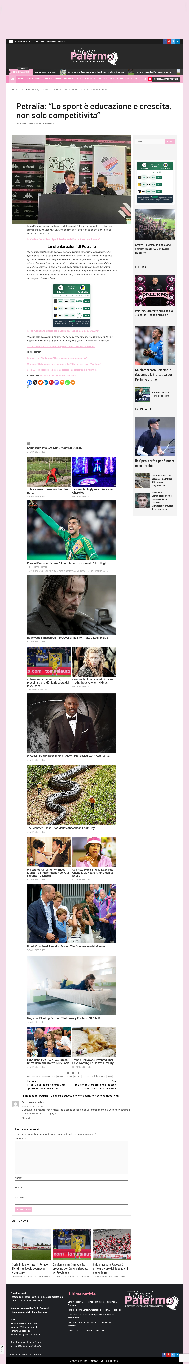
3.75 (66, 301)
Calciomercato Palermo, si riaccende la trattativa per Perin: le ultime (153, 374)
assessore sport (48, 1076)
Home (20, 78)
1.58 (60, 301)
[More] (72, 382)
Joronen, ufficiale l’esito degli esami (160, 394)
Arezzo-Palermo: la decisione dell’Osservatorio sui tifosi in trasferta (153, 249)
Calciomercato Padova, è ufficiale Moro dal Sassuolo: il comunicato (111, 1268)
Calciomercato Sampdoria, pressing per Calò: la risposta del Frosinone (70, 1268)
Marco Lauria (35, 1345)
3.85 (66, 316)
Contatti (61, 41)
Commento (21, 1138)
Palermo (77, 1076)
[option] (155, 234)
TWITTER (71, 375)
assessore (36, 1076)
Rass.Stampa (132, 78)
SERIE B (48, 78)
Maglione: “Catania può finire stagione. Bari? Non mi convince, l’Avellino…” (64, 364)
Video (120, 78)
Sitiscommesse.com (154, 197)
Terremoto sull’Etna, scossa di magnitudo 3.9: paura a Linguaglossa (162, 480)
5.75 (72, 301)
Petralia (86, 1076)
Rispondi (26, 1118)
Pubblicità (51, 41)
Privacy (1, 1350)
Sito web (19, 1197)
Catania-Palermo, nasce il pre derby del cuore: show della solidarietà (61, 346)
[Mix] (62, 382)
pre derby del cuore (98, 1076)
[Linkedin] (45, 382)
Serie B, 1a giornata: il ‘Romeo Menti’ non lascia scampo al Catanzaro (30, 1268)
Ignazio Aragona (35, 1342)
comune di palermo (64, 1076)
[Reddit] (40, 382)
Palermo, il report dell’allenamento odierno (100, 72)
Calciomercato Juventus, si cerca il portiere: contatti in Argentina (42, 72)
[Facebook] (29, 382)
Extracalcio (105, 78)
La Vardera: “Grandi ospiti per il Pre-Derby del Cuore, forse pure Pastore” (63, 239)
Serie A (58, 78)
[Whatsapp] (67, 382)
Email (18, 1187)
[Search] (145, 79)
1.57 (60, 316)
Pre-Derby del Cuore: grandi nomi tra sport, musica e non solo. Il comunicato (95, 1085)
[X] (35, 382)
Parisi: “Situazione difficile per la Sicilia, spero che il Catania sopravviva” (63, 331)
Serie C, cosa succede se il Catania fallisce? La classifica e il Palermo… (62, 370)
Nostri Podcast (85, 78)
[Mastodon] (56, 382)
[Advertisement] (94, 19)
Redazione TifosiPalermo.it (28, 124)
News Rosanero (34, 78)
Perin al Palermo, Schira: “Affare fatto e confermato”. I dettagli (94, 1310)
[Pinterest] (51, 382)
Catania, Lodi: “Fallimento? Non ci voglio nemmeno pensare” (57, 358)
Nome (18, 1178)
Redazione (40, 41)
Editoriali (69, 78)
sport (110, 1076)
